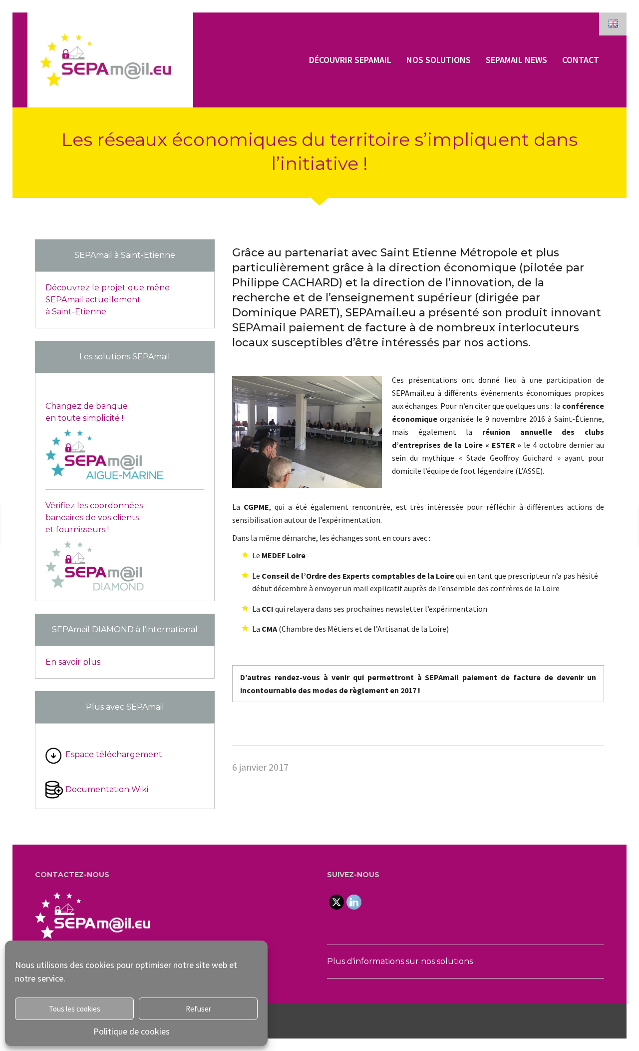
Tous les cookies (74, 1009)
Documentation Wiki (106, 789)
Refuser (198, 1009)
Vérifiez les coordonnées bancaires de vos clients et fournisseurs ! (94, 517)
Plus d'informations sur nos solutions (400, 961)
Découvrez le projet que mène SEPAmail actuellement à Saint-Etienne (107, 299)
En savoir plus (72, 662)
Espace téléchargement (113, 754)
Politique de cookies (131, 1031)
